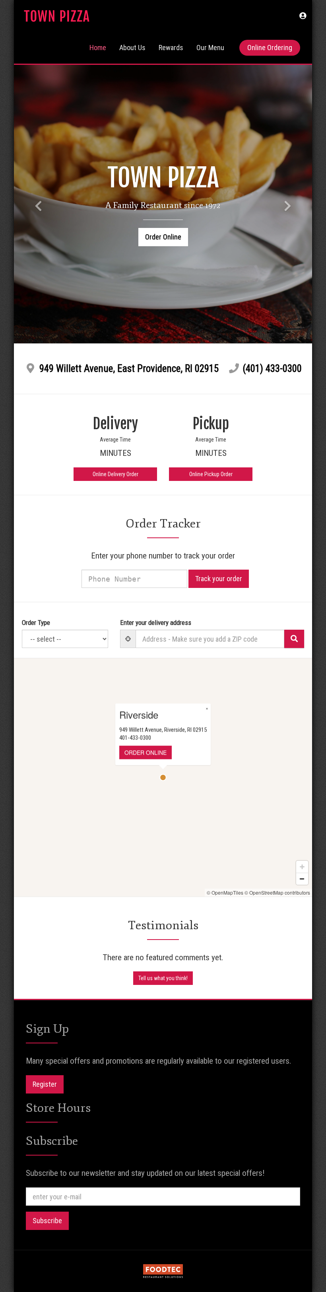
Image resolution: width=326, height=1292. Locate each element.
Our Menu (210, 47)
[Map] (163, 777)
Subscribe (47, 1220)
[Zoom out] (302, 879)
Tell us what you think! (163, 978)
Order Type (36, 623)
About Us (132, 47)
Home (97, 47)
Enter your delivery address (155, 623)
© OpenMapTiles (225, 892)
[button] (302, 16)
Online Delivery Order (115, 474)
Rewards (171, 47)
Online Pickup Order (211, 474)
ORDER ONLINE (145, 753)
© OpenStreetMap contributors (277, 892)
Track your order (218, 578)
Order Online (163, 237)
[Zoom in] (302, 867)
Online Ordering (269, 47)
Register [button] (45, 1084)
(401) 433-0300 (272, 368)
